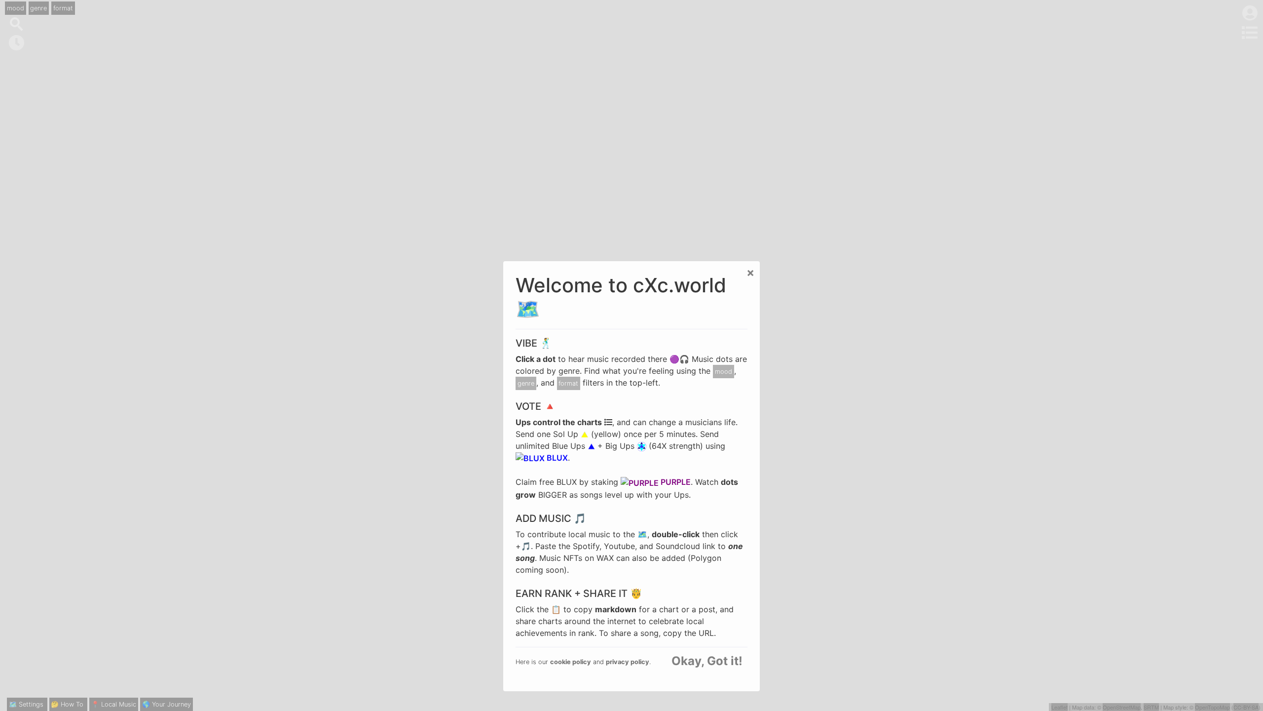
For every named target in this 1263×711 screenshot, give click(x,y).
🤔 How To (67, 704)
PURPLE (675, 482)
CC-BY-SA (1246, 707)
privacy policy (627, 662)
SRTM (1151, 707)
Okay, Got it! (707, 661)
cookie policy (570, 662)
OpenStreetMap (1122, 707)
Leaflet (1059, 707)
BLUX (556, 458)
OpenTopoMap (1212, 707)
